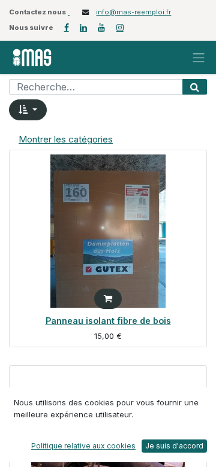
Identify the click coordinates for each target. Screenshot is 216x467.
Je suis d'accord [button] (174, 445)
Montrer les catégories (66, 139)
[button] (28, 109)
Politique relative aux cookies (83, 445)
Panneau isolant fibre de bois (108, 321)
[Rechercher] (194, 87)
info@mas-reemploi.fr (133, 12)
